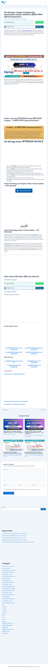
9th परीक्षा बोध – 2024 (7, 601)
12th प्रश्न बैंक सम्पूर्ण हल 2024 (8, 594)
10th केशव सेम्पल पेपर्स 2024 (8, 572)
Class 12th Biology (33, 234)
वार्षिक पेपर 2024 (6, 631)
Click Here (14, 279)
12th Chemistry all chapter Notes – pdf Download (15, 401)
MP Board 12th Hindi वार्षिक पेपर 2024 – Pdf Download (14, 535)
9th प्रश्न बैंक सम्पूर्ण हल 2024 (8, 603)
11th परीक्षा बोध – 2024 (7, 584)
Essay (3, 615)
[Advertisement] (24, 46)
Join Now (40, 22)
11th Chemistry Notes (6, 580)
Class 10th (35, 435)
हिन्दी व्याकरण (5, 633)
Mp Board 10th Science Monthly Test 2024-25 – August (14, 540)
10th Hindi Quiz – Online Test (8, 566)
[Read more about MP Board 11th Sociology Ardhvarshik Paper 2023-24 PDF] (13, 445)
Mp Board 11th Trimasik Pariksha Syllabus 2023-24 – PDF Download (13, 432)
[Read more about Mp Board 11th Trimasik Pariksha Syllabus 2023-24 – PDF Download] (13, 424)
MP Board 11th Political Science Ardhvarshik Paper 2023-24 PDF (34, 452)
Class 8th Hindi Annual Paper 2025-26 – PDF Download (14, 533)
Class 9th (28, 436)
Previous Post (5, 409)
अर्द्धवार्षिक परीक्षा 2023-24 (7, 623)
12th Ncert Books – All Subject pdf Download (14, 404)
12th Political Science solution (8, 588)
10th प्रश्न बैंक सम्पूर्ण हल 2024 (8, 576)
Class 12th (4, 611)
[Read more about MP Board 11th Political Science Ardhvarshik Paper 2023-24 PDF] (34, 445)
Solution (4, 621)
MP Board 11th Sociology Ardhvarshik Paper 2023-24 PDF (12, 452)
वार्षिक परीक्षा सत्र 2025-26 (8, 629)
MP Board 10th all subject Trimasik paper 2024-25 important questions (18, 542)
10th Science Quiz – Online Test (9, 570)
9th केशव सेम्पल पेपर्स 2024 (8, 599)
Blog (3, 605)
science (4, 619)
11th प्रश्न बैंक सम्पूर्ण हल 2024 (8, 586)
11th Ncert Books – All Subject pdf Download (14, 374)
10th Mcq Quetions (6, 568)
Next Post (44, 409)
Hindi (3, 617)
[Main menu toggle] (45, 2)
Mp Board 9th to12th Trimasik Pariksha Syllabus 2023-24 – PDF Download (34, 432)
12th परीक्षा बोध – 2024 (7, 592)
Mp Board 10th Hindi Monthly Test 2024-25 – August (13, 537)
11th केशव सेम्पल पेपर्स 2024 (8, 582)
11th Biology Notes (6, 578)
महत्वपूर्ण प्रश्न (5, 627)
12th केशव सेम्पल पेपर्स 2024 (8, 590)
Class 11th (13, 434)
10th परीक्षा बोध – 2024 (7, 574)
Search (3, 507)
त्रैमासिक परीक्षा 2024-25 (7, 625)
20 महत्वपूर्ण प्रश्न (5, 596)
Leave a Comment (8, 19)
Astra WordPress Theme (34, 666)
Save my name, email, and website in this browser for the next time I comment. (23, 489)
